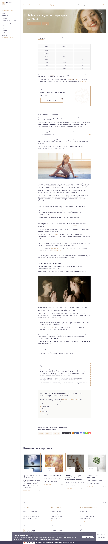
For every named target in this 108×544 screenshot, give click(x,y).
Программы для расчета (8, 23)
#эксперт (45, 24)
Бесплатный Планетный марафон (32, 514)
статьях (52, 75)
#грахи (30, 24)
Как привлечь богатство (92, 477)
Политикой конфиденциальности (49, 539)
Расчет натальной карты (86, 514)
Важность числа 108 (52, 476)
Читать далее (26, 490)
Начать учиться (51, 100)
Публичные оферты (85, 530)
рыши (75, 225)
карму (84, 81)
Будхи (71, 79)
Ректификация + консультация (59, 514)
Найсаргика (41, 39)
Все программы (84, 521)
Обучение (4, 18)
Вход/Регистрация (6, 37)
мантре (57, 248)
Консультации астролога (8, 20)
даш (46, 39)
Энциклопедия (5, 28)
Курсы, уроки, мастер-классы (30, 518)
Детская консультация (57, 518)
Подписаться (30, 542)
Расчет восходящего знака (87, 516)
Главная (4, 13)
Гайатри (52, 248)
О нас (3, 32)
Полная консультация (57, 511)
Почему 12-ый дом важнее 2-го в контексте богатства (74, 478)
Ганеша (53, 250)
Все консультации (56, 521)
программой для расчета (69, 399)
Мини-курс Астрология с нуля (31, 511)
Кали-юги (56, 234)
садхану (58, 250)
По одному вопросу (56, 516)
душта (81, 81)
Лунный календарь (84, 511)
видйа (52, 327)
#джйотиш (37, 24)
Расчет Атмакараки (85, 518)
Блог (3, 25)
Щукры (76, 79)
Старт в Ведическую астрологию (31, 516)
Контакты (4, 35)
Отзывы (4, 30)
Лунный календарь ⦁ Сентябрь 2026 (31, 477)
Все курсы (25, 521)
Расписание (5, 15)
